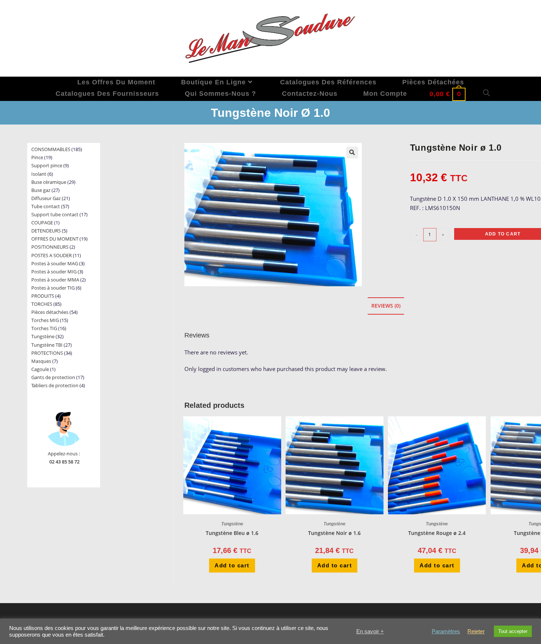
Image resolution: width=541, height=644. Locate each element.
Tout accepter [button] (512, 631)
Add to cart (232, 565)
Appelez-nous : (64, 453)
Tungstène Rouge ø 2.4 (437, 532)
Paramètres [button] (446, 631)
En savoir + (370, 631)
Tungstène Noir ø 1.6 (334, 532)
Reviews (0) (385, 305)
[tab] (386, 306)
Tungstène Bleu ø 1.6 (232, 532)
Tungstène (232, 523)
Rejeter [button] (476, 631)
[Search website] (486, 93)
